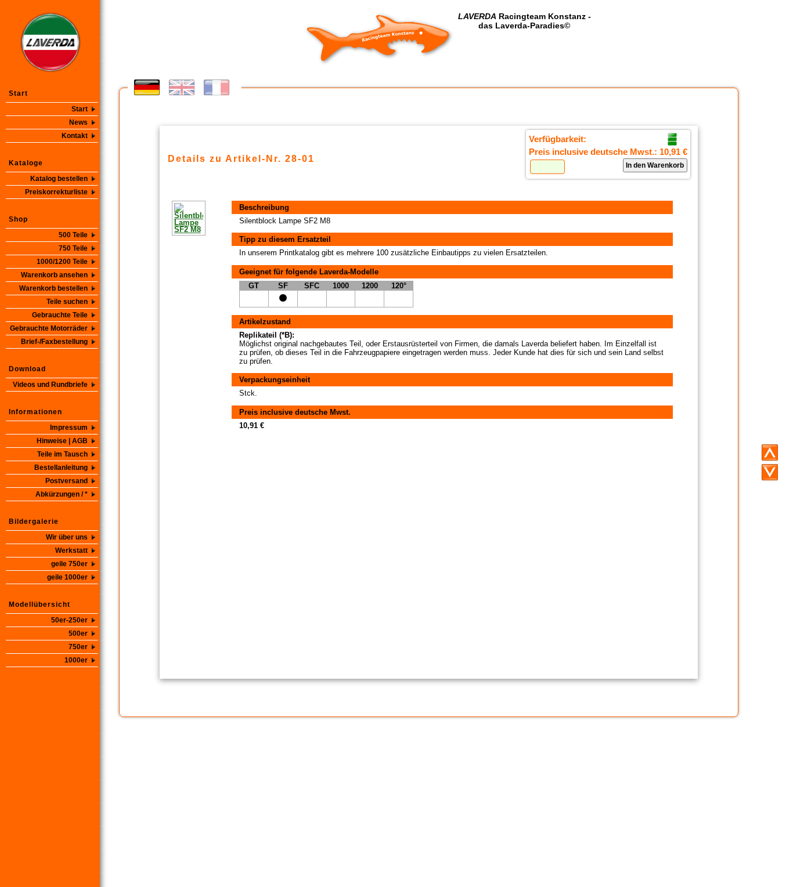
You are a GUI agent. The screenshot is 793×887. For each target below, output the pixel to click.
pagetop (769, 452)
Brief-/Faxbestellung (54, 342)
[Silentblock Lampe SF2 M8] (172, 218)
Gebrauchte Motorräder (49, 328)
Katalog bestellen (59, 179)
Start (79, 109)
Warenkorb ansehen (54, 275)
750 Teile (73, 248)
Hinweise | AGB (62, 441)
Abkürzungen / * (61, 494)
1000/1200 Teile (62, 262)
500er (78, 633)
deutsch (147, 87)
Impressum (69, 427)
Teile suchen (67, 302)
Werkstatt (71, 550)
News (78, 122)
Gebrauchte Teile (60, 315)
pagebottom (769, 472)
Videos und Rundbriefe (50, 385)
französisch (216, 87)
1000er (76, 660)
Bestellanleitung (61, 468)
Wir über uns (67, 537)
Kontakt (75, 136)
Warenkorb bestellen (53, 288)
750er (78, 647)
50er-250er (69, 620)
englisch (181, 87)
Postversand (66, 481)
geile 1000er (67, 577)
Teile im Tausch (62, 454)
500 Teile (73, 235)
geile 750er (69, 564)
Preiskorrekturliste (56, 192)
